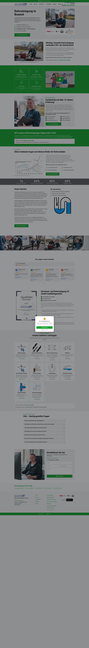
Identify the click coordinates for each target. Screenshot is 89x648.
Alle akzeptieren (45, 327)
